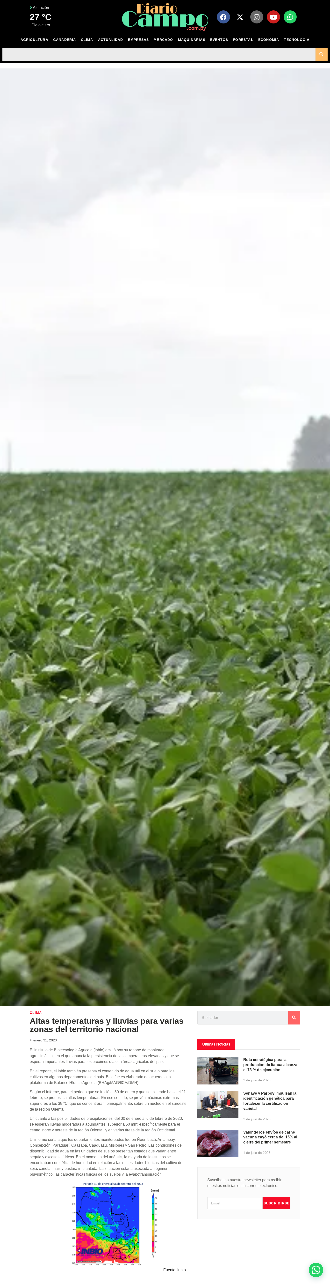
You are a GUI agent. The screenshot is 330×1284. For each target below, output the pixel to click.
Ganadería (64, 40)
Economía (268, 40)
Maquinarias (191, 40)
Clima (87, 40)
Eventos (219, 40)
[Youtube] (273, 16)
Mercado (163, 40)
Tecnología (296, 40)
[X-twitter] (240, 16)
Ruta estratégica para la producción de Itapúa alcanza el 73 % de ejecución (270, 1065)
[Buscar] (322, 54)
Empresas (138, 40)
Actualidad (110, 40)
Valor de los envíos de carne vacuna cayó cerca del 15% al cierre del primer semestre (270, 1137)
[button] (316, 1270)
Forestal (243, 40)
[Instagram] (256, 16)
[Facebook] (223, 16)
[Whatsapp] (290, 16)
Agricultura (34, 40)
